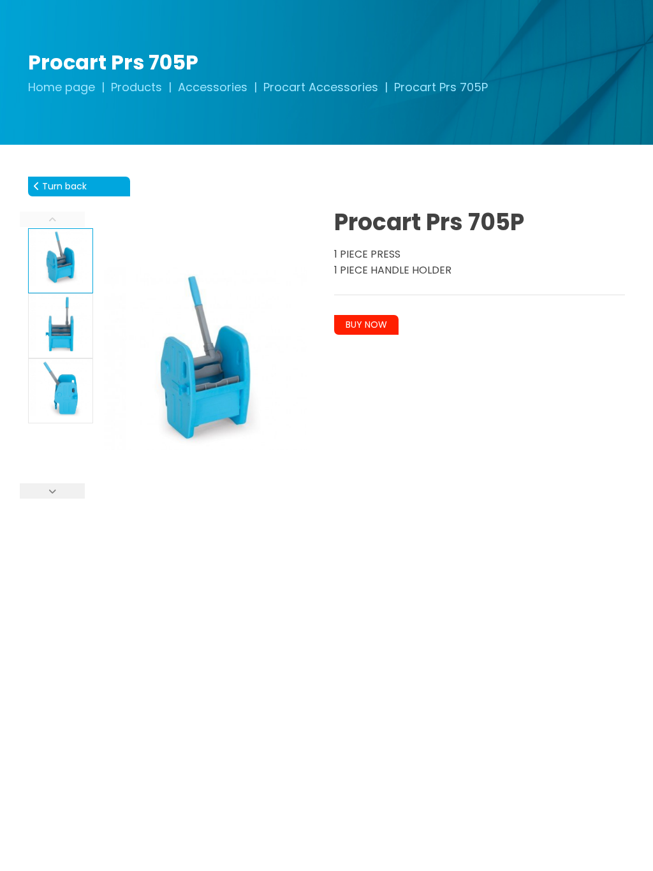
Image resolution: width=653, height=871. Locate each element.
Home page (61, 87)
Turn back (63, 186)
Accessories (212, 87)
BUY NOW (366, 324)
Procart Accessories (320, 87)
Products (136, 87)
